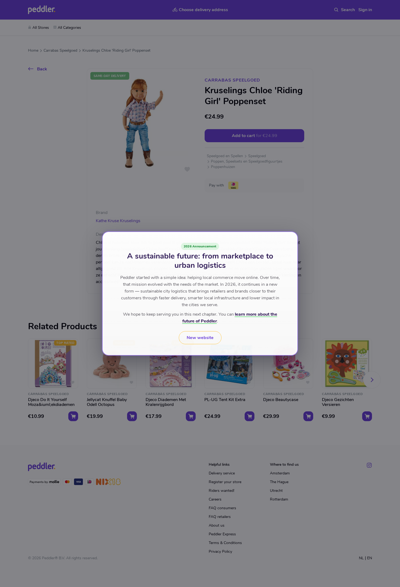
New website (200, 338)
